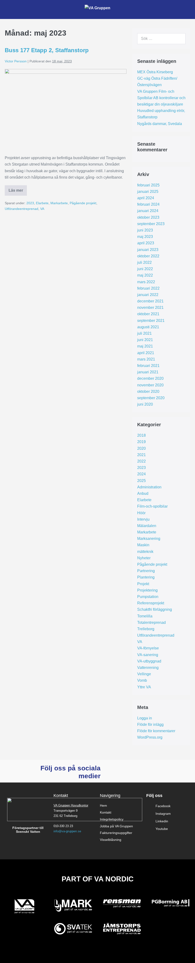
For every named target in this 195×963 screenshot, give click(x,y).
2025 (141, 481)
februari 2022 (148, 288)
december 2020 (150, 378)
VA (42, 209)
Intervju (143, 519)
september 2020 (151, 398)
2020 (141, 448)
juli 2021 (144, 333)
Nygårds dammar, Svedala (159, 124)
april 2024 (145, 198)
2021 (141, 455)
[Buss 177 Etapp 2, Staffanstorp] (66, 109)
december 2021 (150, 301)
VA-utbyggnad (149, 661)
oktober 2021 (148, 314)
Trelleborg (145, 629)
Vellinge (144, 674)
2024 (141, 474)
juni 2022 (145, 269)
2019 (141, 442)
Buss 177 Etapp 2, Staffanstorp (47, 50)
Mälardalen (146, 526)
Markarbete (59, 203)
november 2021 (150, 308)
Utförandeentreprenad (21, 209)
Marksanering (148, 539)
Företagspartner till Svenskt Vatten (28, 830)
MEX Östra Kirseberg (155, 72)
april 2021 (145, 353)
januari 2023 (147, 250)
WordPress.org (149, 737)
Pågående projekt (83, 203)
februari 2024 (148, 204)
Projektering (147, 590)
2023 (30, 203)
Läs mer (18, 188)
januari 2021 (147, 372)
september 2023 (151, 224)
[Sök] (179, 38)
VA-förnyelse (148, 648)
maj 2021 (145, 346)
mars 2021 (146, 359)
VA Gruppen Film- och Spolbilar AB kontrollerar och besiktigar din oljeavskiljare (161, 97)
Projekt (143, 584)
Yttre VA (144, 687)
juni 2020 (145, 404)
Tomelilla (144, 616)
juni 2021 (145, 340)
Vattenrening (148, 668)
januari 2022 (147, 295)
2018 (141, 435)
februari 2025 (148, 185)
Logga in (144, 718)
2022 (141, 461)
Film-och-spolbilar (152, 506)
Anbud (142, 493)
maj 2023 (145, 237)
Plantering (146, 577)
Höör (141, 513)
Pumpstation (147, 597)
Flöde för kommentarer (156, 731)
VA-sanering (147, 655)
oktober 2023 (148, 217)
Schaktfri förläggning (154, 609)
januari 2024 (147, 211)
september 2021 (151, 321)
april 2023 (145, 243)
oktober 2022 (148, 256)
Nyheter (144, 558)
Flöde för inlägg (150, 724)
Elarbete (42, 203)
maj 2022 (145, 275)
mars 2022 (146, 282)
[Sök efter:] (161, 39)
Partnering (146, 571)
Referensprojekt (150, 603)
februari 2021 (148, 366)
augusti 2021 (148, 327)
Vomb (142, 680)
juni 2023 (145, 230)
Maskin (143, 545)
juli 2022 (144, 262)
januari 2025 (147, 192)
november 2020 (150, 385)
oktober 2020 (148, 391)
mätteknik (145, 552)
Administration (149, 487)
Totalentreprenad (151, 622)
